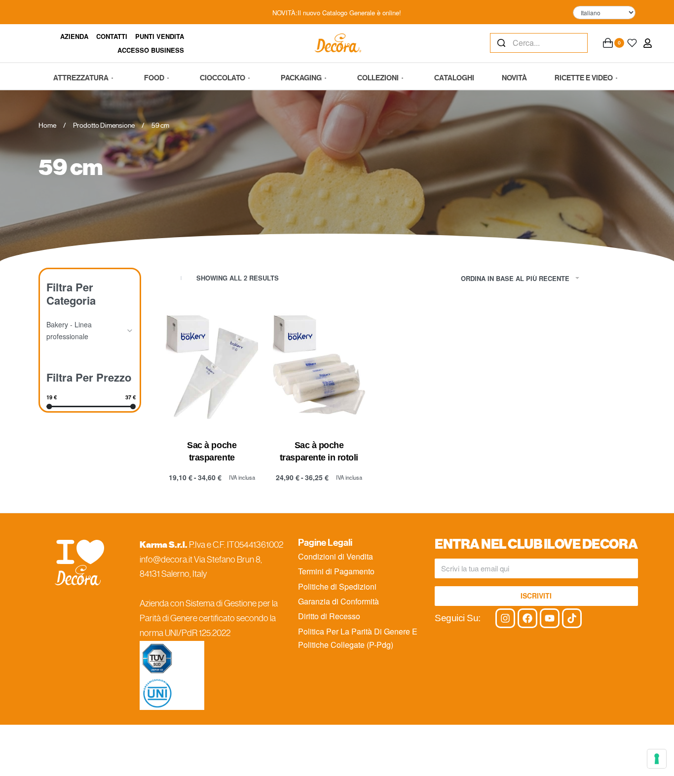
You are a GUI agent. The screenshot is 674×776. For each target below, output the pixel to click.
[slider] (49, 406)
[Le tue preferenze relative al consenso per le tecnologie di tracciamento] (656, 758)
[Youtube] (550, 618)
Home (47, 125)
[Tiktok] (572, 618)
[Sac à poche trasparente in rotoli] (319, 365)
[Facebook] (527, 618)
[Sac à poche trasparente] (212, 365)
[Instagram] (505, 618)
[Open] (632, 42)
